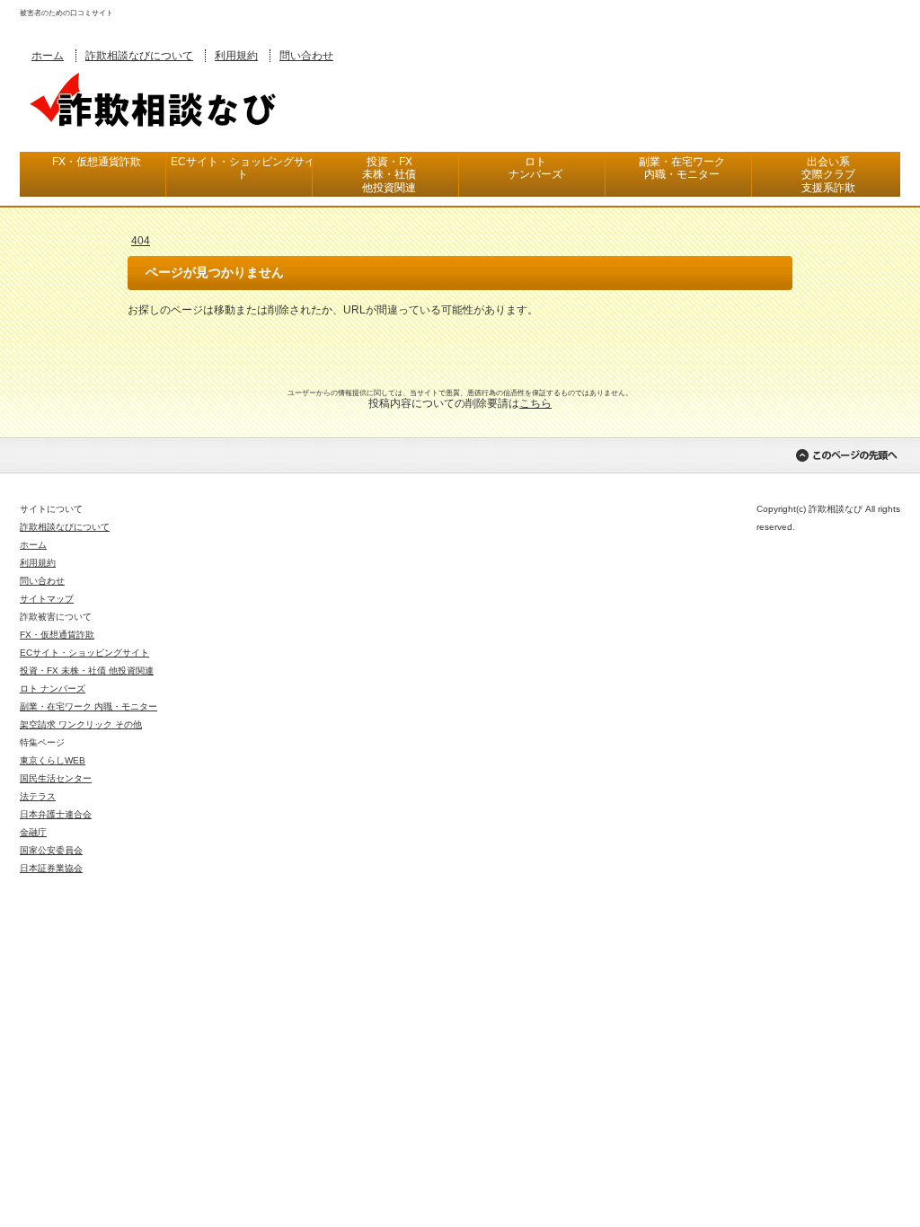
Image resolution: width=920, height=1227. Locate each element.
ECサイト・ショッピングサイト (243, 168)
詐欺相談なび (154, 98)
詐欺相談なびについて (139, 55)
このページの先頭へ (846, 455)
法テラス (38, 796)
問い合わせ (306, 55)
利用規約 (236, 55)
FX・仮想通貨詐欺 (96, 161)
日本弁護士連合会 (56, 814)
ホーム (47, 55)
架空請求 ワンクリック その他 (81, 724)
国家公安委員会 (51, 850)
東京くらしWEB (52, 760)
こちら (535, 403)
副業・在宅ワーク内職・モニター (682, 168)
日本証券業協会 (51, 868)
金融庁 (33, 832)
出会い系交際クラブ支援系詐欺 (828, 174)
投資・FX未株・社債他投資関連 (389, 174)
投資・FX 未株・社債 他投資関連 (87, 670)
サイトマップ (47, 599)
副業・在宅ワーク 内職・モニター (88, 706)
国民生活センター (56, 778)
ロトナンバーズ (535, 168)
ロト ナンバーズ (52, 688)
